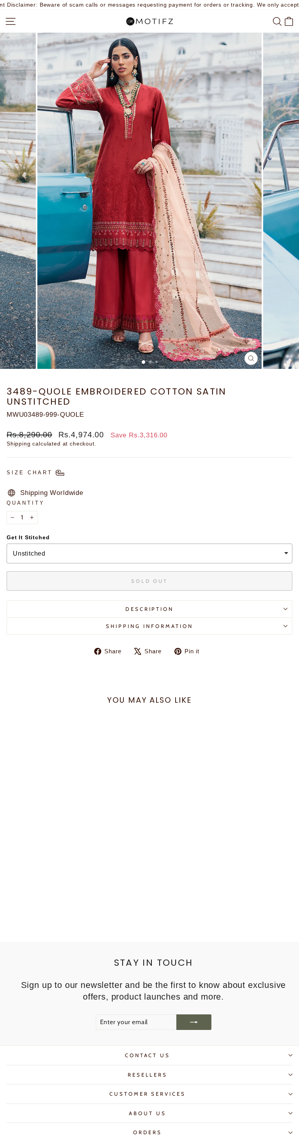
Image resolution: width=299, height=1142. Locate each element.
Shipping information (149, 626)
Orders (147, 1132)
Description (149, 609)
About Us (147, 1113)
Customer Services (147, 1094)
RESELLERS (148, 1075)
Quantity (26, 503)
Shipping (19, 443)
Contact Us (148, 1055)
